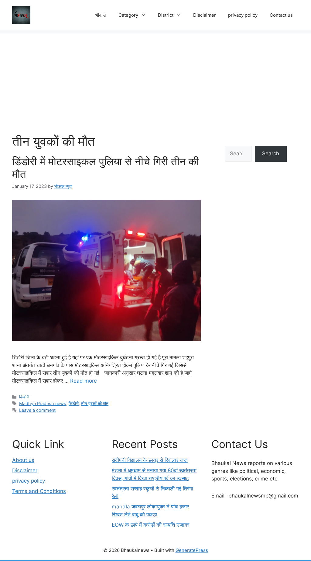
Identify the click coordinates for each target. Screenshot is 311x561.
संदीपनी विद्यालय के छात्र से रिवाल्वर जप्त (150, 460)
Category (128, 15)
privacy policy (243, 15)
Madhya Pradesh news (42, 403)
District (165, 15)
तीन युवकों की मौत (94, 403)
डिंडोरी (24, 396)
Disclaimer (204, 15)
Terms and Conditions (39, 491)
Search (270, 153)
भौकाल (100, 15)
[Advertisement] (155, 76)
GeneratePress (192, 550)
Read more (83, 381)
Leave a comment (37, 410)
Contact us (281, 15)
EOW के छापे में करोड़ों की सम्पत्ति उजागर (150, 525)
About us (23, 460)
